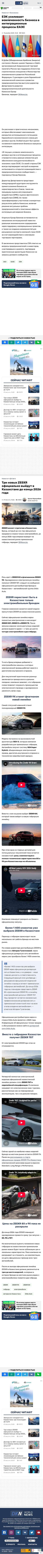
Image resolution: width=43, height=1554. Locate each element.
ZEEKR (5, 1285)
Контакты (32, 1544)
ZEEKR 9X (15, 1285)
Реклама (21, 1544)
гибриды (6, 1289)
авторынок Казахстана (12, 1294)
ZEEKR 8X (26, 1285)
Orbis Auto (28, 1294)
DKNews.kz (22, 94)
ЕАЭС (13, 262)
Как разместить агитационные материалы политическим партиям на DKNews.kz (21, 1527)
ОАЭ (4, 262)
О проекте (10, 1544)
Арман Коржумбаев (34, 498)
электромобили (20, 1289)
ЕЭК (20, 262)
